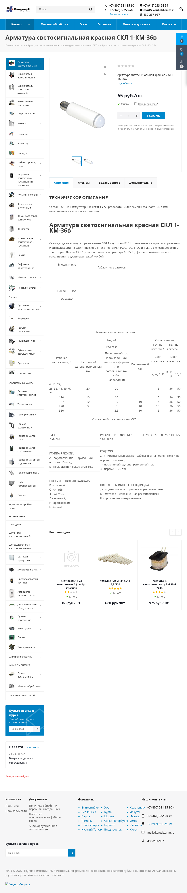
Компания (13, 799)
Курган (108, 812)
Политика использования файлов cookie (45, 817)
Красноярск (137, 807)
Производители (16, 811)
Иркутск (135, 812)
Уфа (106, 807)
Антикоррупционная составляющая (43, 827)
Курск (133, 829)
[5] (133, 66)
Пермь (85, 816)
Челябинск (88, 812)
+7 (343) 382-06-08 (121, 10)
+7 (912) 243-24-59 (155, 5)
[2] (122, 66)
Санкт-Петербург (115, 820)
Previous (173, 532)
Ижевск (135, 816)
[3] (126, 66)
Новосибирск (90, 825)
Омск (133, 820)
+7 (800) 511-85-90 (121, 5)
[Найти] (90, 9)
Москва (109, 816)
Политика (12, 805)
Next (178, 532)
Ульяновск (137, 825)
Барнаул (109, 825)
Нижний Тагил (91, 829)
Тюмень (86, 820)
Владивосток (113, 829)
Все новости (32, 747)
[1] (119, 66)
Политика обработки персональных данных (44, 807)
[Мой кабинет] (181, 9)
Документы (38, 799)
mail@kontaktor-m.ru (159, 10)
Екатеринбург (90, 807)
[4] (129, 66)
